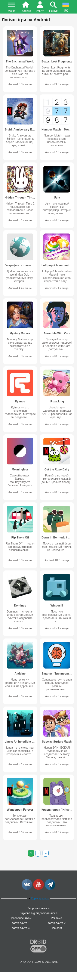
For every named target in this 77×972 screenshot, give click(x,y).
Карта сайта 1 (21, 923)
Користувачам (40, 898)
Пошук (53, 10)
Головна (26, 10)
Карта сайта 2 (56, 923)
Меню (11, 10)
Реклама (56, 918)
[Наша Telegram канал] (50, 888)
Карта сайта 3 (21, 928)
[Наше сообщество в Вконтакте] (27, 888)
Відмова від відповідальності (38, 913)
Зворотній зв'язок (38, 908)
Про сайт (56, 928)
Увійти (40, 10)
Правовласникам (20, 918)
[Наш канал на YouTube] (38, 888)
